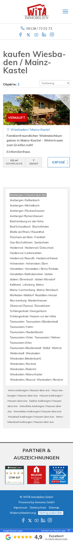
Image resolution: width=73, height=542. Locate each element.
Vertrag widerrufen (50, 512)
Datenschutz (38, 507)
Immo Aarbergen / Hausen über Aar (28, 390)
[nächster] (63, 475)
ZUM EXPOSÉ (59, 162)
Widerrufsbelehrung (23, 513)
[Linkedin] (44, 35)
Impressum (20, 507)
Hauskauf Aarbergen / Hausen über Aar (31, 416)
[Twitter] (28, 35)
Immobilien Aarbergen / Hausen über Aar (37, 411)
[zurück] (9, 475)
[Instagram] (52, 35)
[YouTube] (36, 35)
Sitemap (54, 507)
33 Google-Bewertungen (56, 539)
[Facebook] (20, 35)
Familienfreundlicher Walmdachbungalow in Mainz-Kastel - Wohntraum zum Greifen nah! (34, 140)
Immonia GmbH (45, 502)
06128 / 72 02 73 (39, 28)
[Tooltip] (68, 530)
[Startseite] (37, 12)
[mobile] (65, 11)
